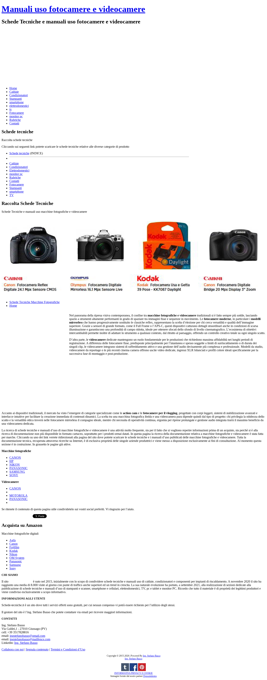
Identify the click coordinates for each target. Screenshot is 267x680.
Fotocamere (16, 112)
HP (11, 461)
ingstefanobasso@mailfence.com (30, 639)
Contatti (14, 123)
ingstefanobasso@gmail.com (27, 635)
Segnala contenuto (37, 649)
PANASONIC (18, 468)
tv (10, 109)
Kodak (13, 550)
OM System (16, 557)
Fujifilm (14, 547)
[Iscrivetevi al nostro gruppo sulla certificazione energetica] (133, 670)
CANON (15, 457)
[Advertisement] (119, 55)
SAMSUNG (17, 471)
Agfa (12, 540)
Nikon (13, 554)
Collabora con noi (13, 649)
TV (11, 195)
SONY (13, 475)
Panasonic (15, 561)
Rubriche (15, 120)
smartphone (16, 102)
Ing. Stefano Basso (26, 642)
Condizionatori (18, 95)
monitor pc (16, 116)
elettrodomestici (19, 105)
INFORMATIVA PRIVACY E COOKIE (133, 673)
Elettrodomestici (19, 170)
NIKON (14, 464)
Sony (12, 568)
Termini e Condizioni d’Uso (68, 649)
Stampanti (15, 98)
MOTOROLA (18, 495)
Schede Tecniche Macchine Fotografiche (34, 302)
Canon (13, 543)
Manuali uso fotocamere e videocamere (73, 9)
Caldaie (14, 91)
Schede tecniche (19, 153)
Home (13, 88)
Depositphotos (150, 676)
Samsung (15, 565)
